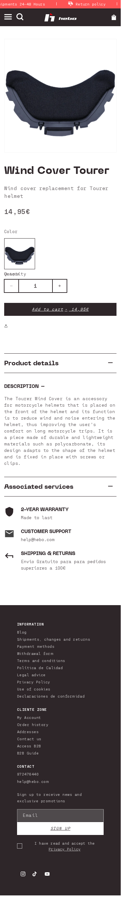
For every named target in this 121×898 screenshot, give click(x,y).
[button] (10, 17)
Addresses (28, 731)
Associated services (38, 486)
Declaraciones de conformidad (51, 696)
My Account (29, 717)
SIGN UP (60, 828)
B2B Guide (28, 753)
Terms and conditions (41, 660)
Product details (31, 363)
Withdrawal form (35, 653)
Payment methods (36, 646)
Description (21, 386)
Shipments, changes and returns (53, 639)
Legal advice (31, 674)
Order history (33, 724)
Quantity (15, 273)
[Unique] (19, 253)
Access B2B (29, 745)
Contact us (29, 738)
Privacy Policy (33, 681)
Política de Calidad (40, 667)
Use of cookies (34, 689)
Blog (22, 632)
